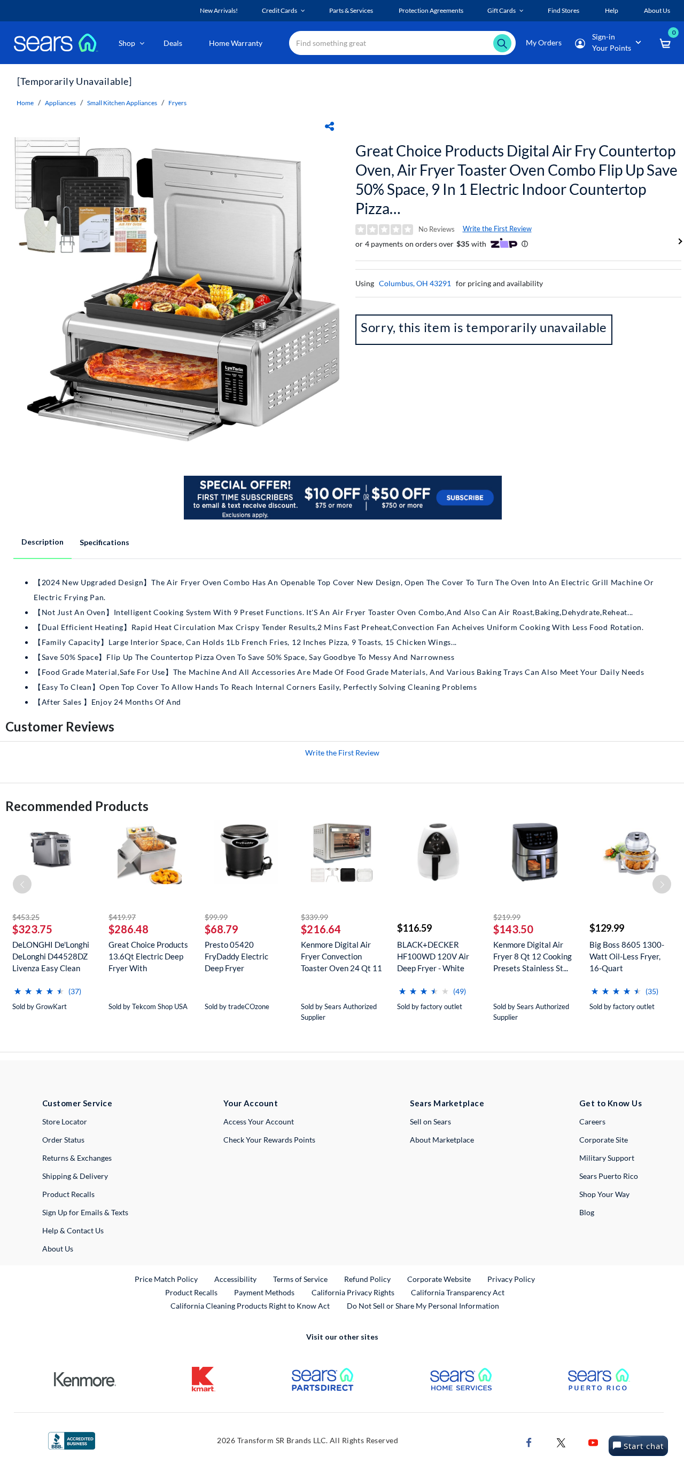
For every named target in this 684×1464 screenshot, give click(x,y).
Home (25, 103)
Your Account (250, 1103)
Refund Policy (367, 1279)
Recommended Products (77, 806)
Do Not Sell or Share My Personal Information (423, 1305)
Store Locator (64, 1121)
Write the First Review (497, 228)
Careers (592, 1121)
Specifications (104, 542)
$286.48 (128, 929)
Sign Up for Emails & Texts (85, 1212)
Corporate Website (439, 1279)
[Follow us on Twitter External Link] (561, 1441)
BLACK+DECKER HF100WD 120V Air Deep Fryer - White (433, 956)
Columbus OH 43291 (415, 283)
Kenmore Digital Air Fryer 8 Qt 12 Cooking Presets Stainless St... (532, 956)
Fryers (177, 103)
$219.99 (506, 917)
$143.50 (513, 929)
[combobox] (402, 43)
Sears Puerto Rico (608, 1175)
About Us (57, 1248)
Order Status (63, 1139)
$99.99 (216, 917)
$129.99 (606, 928)
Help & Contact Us (73, 1230)
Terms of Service (300, 1279)
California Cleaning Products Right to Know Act (250, 1305)
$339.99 (314, 917)
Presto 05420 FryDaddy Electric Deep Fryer (236, 956)
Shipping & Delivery (75, 1175)
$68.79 (221, 929)
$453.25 (26, 917)
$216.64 (321, 929)
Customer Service (77, 1103)
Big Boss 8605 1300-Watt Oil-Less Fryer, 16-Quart (626, 956)
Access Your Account (258, 1121)
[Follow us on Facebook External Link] (529, 1441)
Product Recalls (68, 1194)
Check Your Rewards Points (269, 1139)
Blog (586, 1212)
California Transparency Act (457, 1292)
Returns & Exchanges (77, 1157)
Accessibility (235, 1279)
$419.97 (122, 917)
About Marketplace (442, 1139)
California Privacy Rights (353, 1292)
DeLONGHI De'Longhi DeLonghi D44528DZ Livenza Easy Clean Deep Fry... (50, 956)
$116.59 (414, 928)
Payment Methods (264, 1292)
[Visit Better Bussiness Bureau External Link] (71, 1439)
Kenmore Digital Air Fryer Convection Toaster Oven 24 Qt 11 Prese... (341, 956)
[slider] (39, 987)
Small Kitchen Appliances (122, 103)
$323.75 (32, 929)
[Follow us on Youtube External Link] (593, 1441)
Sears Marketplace (447, 1103)
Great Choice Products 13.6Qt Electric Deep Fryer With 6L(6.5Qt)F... (148, 956)
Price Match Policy (166, 1279)
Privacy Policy (511, 1279)
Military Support (606, 1157)
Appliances (60, 103)
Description (42, 541)
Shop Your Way (604, 1194)
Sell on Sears (430, 1121)
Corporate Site (603, 1139)
